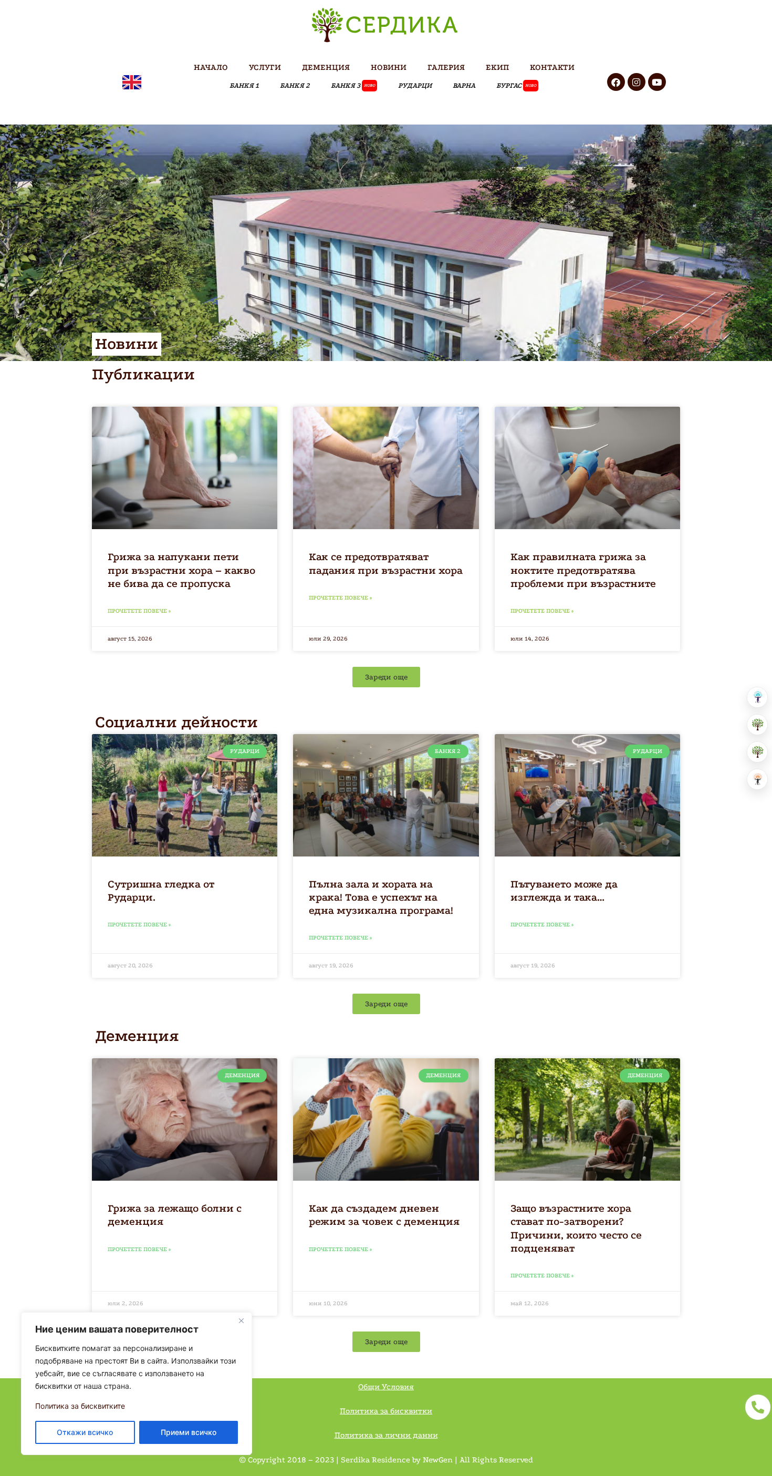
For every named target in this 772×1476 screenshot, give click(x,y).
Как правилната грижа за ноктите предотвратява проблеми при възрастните (583, 570)
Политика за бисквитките (80, 1405)
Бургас (516, 85)
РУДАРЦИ (415, 85)
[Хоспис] (757, 751)
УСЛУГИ (265, 67)
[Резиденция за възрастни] (757, 724)
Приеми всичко (188, 1432)
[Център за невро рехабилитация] (757, 779)
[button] (386, 677)
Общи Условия (386, 1386)
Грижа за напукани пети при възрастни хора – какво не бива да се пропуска (181, 570)
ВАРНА (464, 85)
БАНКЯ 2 (295, 85)
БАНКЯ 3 (353, 85)
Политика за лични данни (386, 1435)
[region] (136, 1383)
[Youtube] (657, 82)
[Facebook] (616, 82)
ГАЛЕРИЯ (446, 67)
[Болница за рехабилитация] (757, 697)
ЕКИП (497, 67)
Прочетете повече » (139, 610)
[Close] (241, 1321)
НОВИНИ (388, 67)
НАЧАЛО (211, 67)
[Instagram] (636, 82)
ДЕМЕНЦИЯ (326, 67)
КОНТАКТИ (552, 67)
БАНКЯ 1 (244, 85)
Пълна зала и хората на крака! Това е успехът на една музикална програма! (381, 897)
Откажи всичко (85, 1432)
